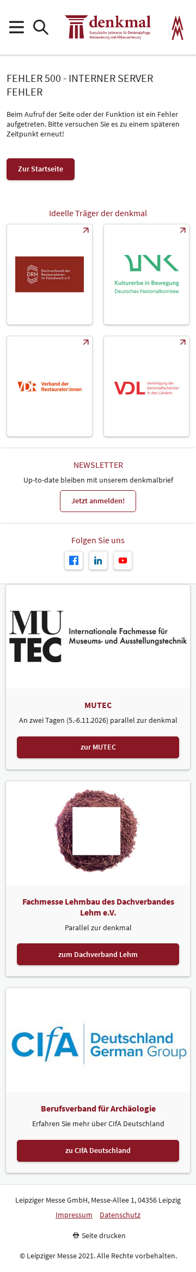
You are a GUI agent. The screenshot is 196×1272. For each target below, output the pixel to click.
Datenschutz (120, 1215)
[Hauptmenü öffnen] (16, 27)
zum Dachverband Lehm (98, 954)
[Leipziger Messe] (178, 27)
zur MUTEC (98, 747)
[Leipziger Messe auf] (98, 560)
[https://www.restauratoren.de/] (49, 386)
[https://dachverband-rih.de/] (49, 274)
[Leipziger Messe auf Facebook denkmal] (73, 560)
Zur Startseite (40, 169)
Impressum (74, 1215)
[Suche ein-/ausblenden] (40, 27)
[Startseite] (107, 27)
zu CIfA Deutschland (98, 1150)
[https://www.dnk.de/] (146, 274)
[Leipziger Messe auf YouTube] (122, 560)
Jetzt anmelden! (98, 501)
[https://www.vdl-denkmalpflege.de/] (146, 386)
